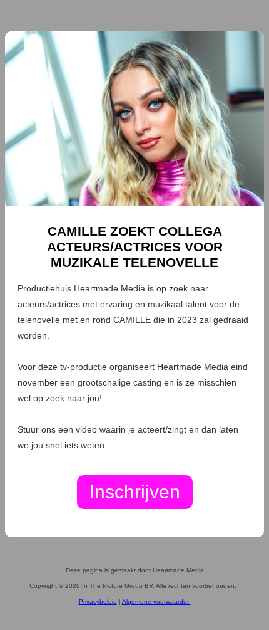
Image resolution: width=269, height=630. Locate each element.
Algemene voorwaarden (156, 601)
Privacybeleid (98, 601)
